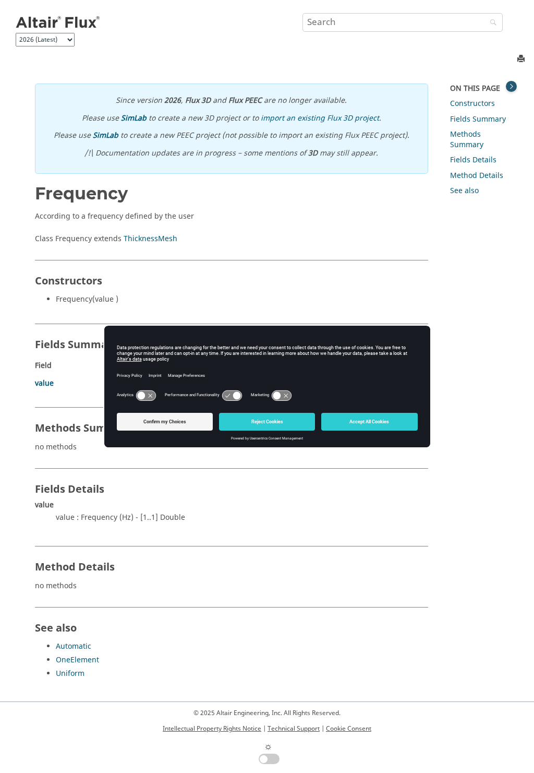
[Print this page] (522, 59)
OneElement (77, 660)
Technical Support (294, 728)
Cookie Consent (348, 728)
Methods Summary (466, 139)
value (44, 383)
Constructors (472, 103)
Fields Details (473, 159)
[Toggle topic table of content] (511, 86)
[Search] (490, 23)
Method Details (476, 175)
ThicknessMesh (150, 238)
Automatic (73, 646)
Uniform (70, 673)
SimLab (134, 118)
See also (464, 190)
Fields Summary (478, 119)
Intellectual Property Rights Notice (212, 728)
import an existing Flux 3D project (320, 118)
